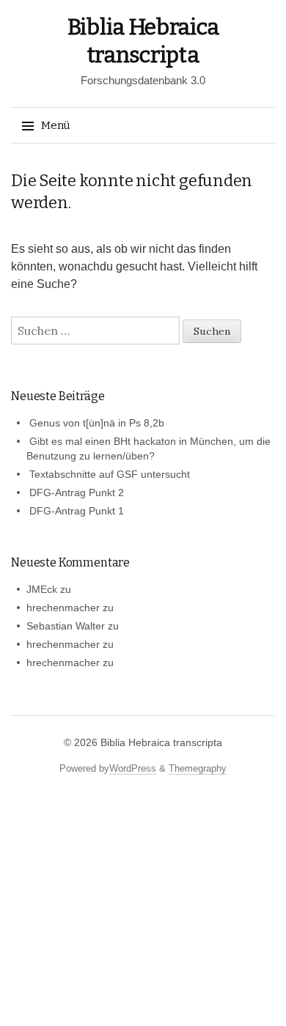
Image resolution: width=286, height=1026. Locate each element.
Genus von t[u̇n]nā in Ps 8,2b (96, 423)
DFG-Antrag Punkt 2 (76, 492)
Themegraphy (198, 768)
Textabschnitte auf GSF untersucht (109, 474)
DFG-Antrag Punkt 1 (76, 511)
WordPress (132, 768)
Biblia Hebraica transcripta (161, 742)
